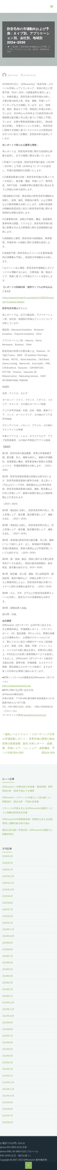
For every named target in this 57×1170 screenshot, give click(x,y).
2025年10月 (8, 889)
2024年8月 (7, 949)
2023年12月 (8, 1002)
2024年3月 (7, 982)
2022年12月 (8, 1082)
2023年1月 (7, 1075)
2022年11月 (8, 1089)
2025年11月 (8, 882)
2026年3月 (7, 856)
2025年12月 (8, 876)
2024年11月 (8, 929)
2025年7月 (7, 909)
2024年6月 (7, 962)
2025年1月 (7, 922)
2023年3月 (7, 1062)
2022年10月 (8, 1095)
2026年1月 (7, 869)
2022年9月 (7, 1102)
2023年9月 (7, 1022)
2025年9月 (7, 896)
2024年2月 (7, 989)
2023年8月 (7, 1029)
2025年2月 (7, 916)
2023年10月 (8, 1015)
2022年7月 (7, 1115)
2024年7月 (7, 956)
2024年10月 (8, 936)
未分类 (15, 47)
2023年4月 (7, 1055)
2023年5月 (7, 1049)
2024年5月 (7, 969)
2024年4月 (7, 975)
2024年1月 (7, 996)
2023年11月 (8, 1009)
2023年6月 (7, 1042)
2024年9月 (7, 942)
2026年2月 (7, 862)
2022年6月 (7, 1122)
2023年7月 (7, 1035)
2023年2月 (7, 1069)
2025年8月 (7, 902)
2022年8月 (7, 1108)
